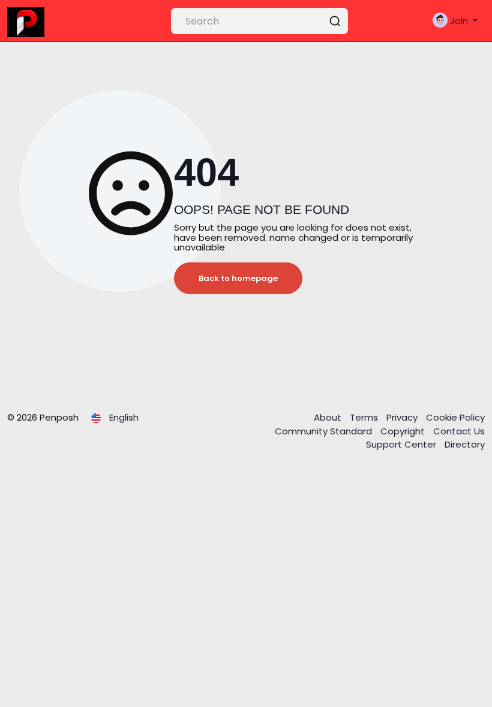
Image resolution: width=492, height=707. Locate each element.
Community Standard (324, 431)
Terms (365, 417)
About (329, 417)
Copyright (403, 431)
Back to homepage (238, 278)
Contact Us (459, 431)
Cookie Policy (455, 417)
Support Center (402, 444)
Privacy (403, 417)
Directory (465, 444)
